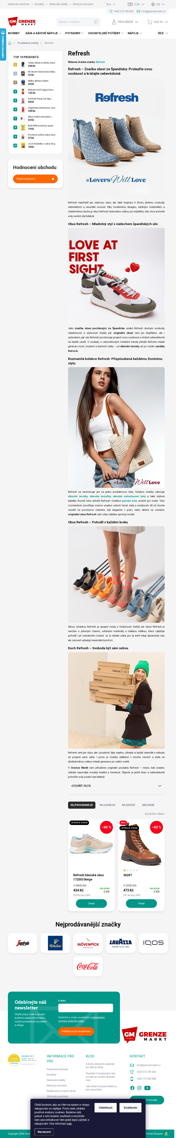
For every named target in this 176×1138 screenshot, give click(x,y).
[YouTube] (147, 1087)
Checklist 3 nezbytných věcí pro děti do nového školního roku (100, 1076)
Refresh (100, 62)
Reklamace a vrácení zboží (61, 1091)
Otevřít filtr (81, 786)
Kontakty (39, 4)
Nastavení (44, 1132)
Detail (91, 903)
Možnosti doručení (83, 4)
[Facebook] (132, 1087)
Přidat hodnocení (26, 178)
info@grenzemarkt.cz (149, 1065)
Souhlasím (130, 1107)
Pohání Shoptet (154, 1133)
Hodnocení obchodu (18, 4)
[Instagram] (139, 1087)
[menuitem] (15, 33)
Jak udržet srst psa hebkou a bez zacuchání (101, 1088)
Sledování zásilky (58, 4)
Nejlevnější (107, 805)
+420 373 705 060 (146, 1071)
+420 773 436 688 (146, 1078)
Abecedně (148, 805)
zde (69, 1123)
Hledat (95, 21)
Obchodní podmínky (57, 1096)
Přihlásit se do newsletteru (76, 1031)
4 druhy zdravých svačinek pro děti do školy (100, 1066)
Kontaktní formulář (147, 1100)
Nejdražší (128, 805)
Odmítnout (105, 1107)
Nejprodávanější (82, 805)
